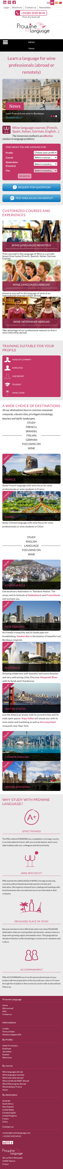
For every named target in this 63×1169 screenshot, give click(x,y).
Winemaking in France (12, 1087)
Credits (5, 1028)
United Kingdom (9, 1115)
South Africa (7, 1103)
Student (16, 384)
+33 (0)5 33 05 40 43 (33, 12)
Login (6, 7)
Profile (9, 152)
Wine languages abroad (12, 1072)
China (5, 1121)
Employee (17, 368)
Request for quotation (34, 187)
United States (8, 1109)
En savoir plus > (14, 117)
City (8, 170)
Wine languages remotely (13, 1075)
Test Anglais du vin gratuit (34, 198)
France (5, 1118)
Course (9, 157)
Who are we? (8, 1008)
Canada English (9, 1112)
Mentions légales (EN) (11, 1034)
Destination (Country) (12, 164)
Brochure (17, 7)
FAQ (4, 1011)
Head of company (21, 359)
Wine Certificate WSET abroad (15, 1081)
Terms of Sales (8, 1031)
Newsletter (45, 7)
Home (31, 48)
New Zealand (8, 1106)
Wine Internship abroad (12, 1078)
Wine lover (18, 393)
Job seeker (18, 376)
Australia (6, 1101)
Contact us (30, 7)
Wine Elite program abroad (14, 1084)
